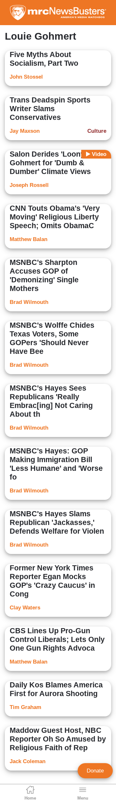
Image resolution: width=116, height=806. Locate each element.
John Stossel (26, 77)
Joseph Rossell (29, 185)
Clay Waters (25, 608)
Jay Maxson (25, 131)
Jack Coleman (27, 761)
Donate (95, 771)
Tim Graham (25, 707)
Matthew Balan (28, 239)
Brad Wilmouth (29, 302)
